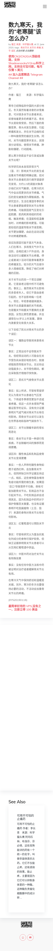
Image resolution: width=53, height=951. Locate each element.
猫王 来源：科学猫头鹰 (22, 44)
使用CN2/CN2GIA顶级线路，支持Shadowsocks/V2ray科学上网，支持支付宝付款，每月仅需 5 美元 (26, 63)
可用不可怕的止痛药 (25, 817)
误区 (13, 50)
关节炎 (33, 47)
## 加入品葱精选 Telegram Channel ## (25, 76)
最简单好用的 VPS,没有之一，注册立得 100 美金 (24, 607)
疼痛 (39, 47)
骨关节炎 (25, 47)
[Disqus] (26, 672)
